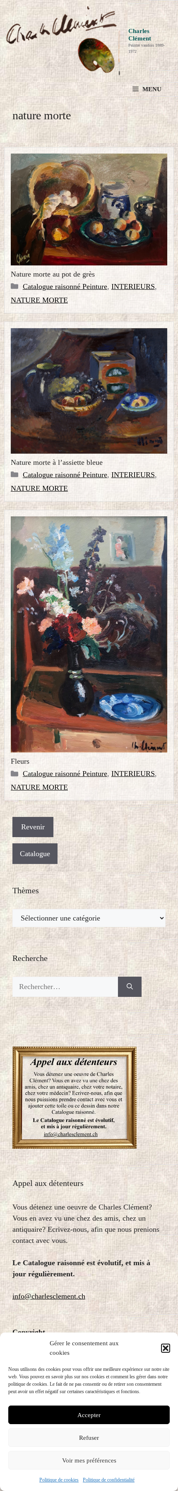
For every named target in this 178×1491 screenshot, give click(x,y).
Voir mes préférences (89, 1460)
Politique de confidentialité (109, 1480)
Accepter (89, 1415)
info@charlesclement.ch (48, 1296)
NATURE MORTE (39, 300)
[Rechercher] (130, 987)
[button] (165, 1348)
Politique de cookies (59, 1480)
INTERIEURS (133, 286)
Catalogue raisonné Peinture (65, 286)
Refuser (89, 1437)
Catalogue (35, 854)
